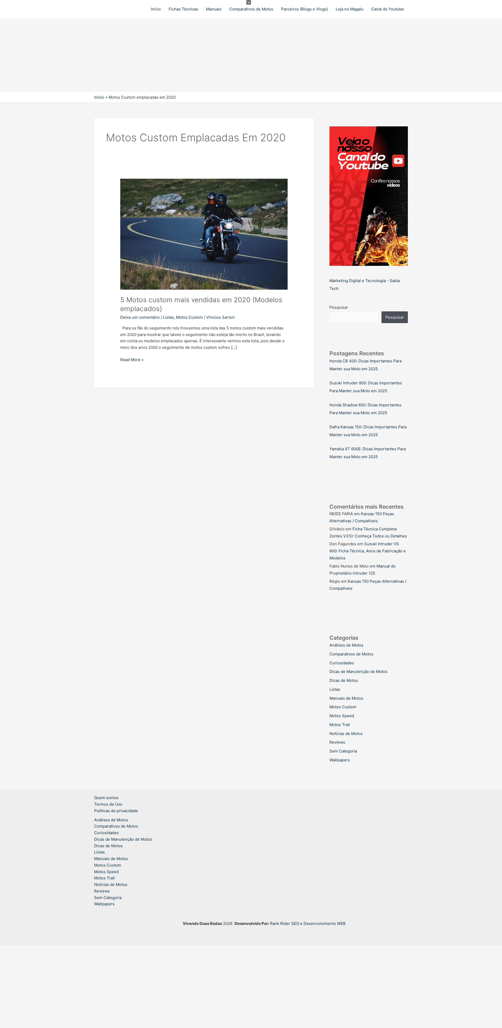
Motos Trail (339, 724)
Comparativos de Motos (251, 9)
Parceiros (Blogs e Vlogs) (304, 9)
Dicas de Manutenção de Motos (358, 671)
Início (156, 9)
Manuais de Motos (346, 698)
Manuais (213, 9)
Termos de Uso (108, 804)
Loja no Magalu (349, 9)
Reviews (337, 742)
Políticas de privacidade (116, 810)
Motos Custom (189, 317)
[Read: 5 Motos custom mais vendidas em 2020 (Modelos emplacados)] (204, 233)
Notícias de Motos (346, 733)
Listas (168, 317)
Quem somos (106, 797)
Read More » (132, 360)
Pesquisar (338, 307)
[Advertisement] (157, 55)
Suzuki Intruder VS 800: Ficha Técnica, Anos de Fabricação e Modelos (367, 550)
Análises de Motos (346, 645)
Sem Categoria (343, 751)
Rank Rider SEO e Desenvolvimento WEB (308, 923)
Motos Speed (341, 715)
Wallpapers (339, 759)
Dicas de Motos (343, 680)
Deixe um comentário (140, 317)
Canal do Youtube (387, 9)
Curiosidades (341, 662)
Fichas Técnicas (183, 9)
